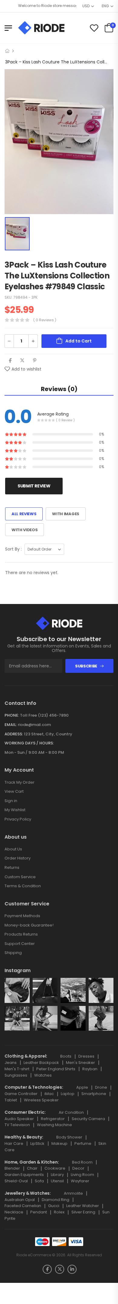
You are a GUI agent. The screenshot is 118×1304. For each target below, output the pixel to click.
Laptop (67, 1094)
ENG (105, 5)
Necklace (14, 1212)
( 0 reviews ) (44, 320)
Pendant (38, 1212)
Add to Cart (78, 341)
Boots (65, 1056)
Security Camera (88, 1119)
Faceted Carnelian (23, 1206)
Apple (82, 1087)
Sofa (39, 1181)
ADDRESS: (14, 734)
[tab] (59, 388)
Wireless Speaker (41, 1100)
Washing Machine (54, 1125)
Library (57, 1174)
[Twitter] (22, 360)
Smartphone (93, 1094)
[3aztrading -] (41, 27)
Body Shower (69, 1137)
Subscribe (86, 666)
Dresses (86, 1056)
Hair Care (14, 1143)
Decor (78, 1168)
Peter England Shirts (55, 1069)
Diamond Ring (55, 1200)
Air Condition (71, 1112)
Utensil (57, 1181)
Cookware (54, 1168)
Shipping (13, 953)
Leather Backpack (41, 1062)
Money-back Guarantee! (29, 925)
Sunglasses (16, 1075)
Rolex (59, 1212)
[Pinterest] (34, 360)
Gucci (53, 1206)
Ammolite (73, 1193)
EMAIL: (11, 724)
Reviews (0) (59, 389)
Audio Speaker (19, 1119)
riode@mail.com (34, 724)
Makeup (59, 1143)
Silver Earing (83, 1212)
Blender (12, 1168)
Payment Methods (22, 916)
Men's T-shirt (17, 1069)
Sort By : (13, 549)
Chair (32, 1168)
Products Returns (21, 934)
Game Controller (21, 1094)
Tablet (11, 1100)
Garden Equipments (24, 1174)
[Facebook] (10, 360)
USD (86, 5)
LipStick (37, 1143)
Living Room (82, 1174)
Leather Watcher (82, 1206)
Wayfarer (80, 1181)
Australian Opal (20, 1200)
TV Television (17, 1125)
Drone (101, 1087)
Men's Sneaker (80, 1062)
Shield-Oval (16, 1181)
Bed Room (82, 1162)
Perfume (82, 1143)
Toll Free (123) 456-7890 (44, 715)
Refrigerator (53, 1119)
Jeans (11, 1062)
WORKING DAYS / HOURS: (29, 743)
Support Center (20, 943)
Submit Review (34, 486)
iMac (49, 1094)
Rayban (89, 1069)
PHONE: (12, 715)
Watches (43, 1075)
